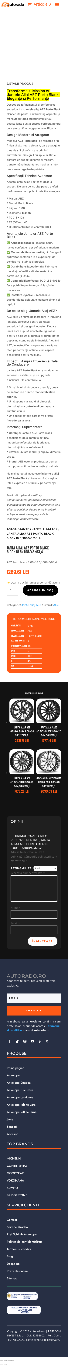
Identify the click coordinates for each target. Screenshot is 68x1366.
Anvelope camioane (20, 1097)
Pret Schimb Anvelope (22, 1234)
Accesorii (13, 1134)
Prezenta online (17, 1271)
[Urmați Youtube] (32, 1041)
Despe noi (13, 1264)
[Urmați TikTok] (17, 1041)
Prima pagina (15, 1068)
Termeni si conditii (19, 1249)
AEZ (56, 605)
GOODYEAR (15, 1173)
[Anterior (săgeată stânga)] (1, 1364)
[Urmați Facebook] (10, 1041)
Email (15, 923)
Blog (10, 1256)
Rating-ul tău (22, 868)
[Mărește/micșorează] (1, 1360)
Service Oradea (17, 1227)
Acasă (12, 529)
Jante (24, 529)
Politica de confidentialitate (24, 1242)
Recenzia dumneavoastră (28, 873)
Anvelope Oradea (19, 1082)
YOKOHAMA (15, 1180)
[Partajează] (9, 1360)
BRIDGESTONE (17, 1195)
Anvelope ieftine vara (21, 1104)
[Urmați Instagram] (25, 1041)
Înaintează (42, 941)
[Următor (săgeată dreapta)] (5, 1364)
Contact (12, 1219)
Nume (16, 908)
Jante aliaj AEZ (45, 529)
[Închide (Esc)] (12, 1360)
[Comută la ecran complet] (5, 1360)
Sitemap (12, 1278)
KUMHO (12, 1188)
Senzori (12, 1126)
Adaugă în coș (40, 590)
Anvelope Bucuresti (20, 1090)
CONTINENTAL (17, 1166)
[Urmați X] (47, 1041)
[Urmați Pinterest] (40, 1041)
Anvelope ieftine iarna (21, 1112)
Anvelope (13, 1075)
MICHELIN (14, 1158)
